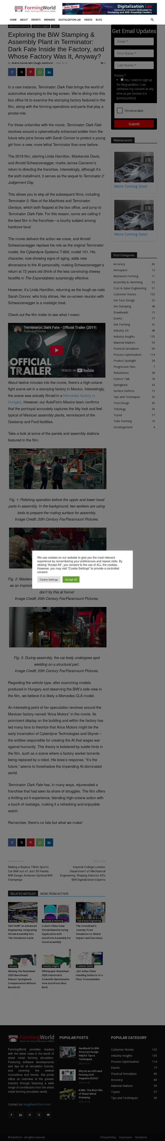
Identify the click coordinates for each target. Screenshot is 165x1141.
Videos (88, 19)
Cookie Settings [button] (49, 579)
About (24, 19)
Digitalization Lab (70, 19)
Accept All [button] (71, 579)
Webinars (49, 19)
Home (13, 19)
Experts (35, 19)
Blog (99, 19)
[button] (152, 20)
